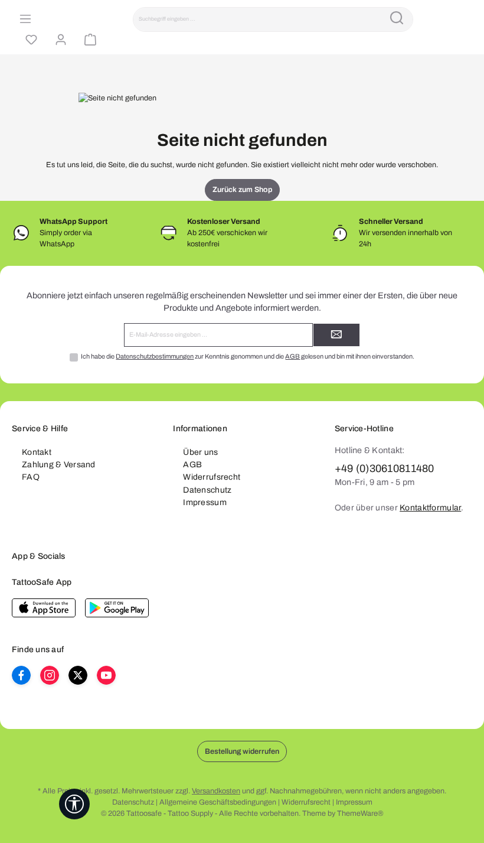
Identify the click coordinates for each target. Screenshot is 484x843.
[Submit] (336, 335)
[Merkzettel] (29, 40)
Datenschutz (207, 490)
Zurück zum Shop (242, 189)
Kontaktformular (430, 507)
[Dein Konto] (59, 40)
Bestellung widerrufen (242, 751)
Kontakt (36, 452)
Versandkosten (216, 791)
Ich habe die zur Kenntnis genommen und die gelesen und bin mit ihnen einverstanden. (247, 356)
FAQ (31, 477)
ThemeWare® (360, 813)
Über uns (200, 452)
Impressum (205, 502)
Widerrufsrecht (211, 477)
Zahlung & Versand (59, 464)
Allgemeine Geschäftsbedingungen (217, 802)
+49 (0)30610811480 (384, 468)
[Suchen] (397, 19)
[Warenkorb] (88, 40)
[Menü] (23, 19)
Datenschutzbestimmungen (155, 356)
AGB (292, 356)
